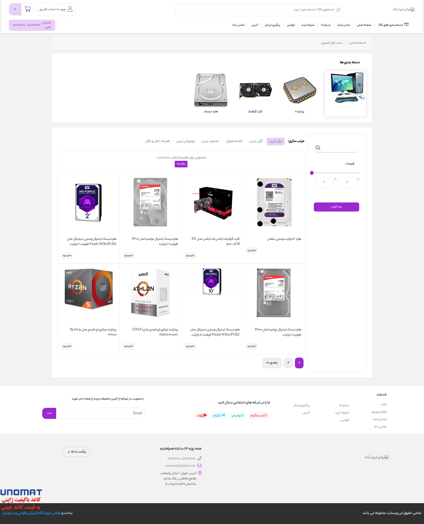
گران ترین (256, 141)
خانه (384, 404)
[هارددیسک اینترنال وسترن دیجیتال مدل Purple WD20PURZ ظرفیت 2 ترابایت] (89, 206)
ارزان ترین (275, 141)
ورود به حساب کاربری (52, 9)
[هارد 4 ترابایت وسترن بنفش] (273, 206)
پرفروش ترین (185, 141)
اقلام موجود (379, 412)
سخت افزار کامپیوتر (332, 43)
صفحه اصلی (364, 25)
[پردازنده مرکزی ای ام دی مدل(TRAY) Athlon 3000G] (150, 296)
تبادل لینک (343, 25)
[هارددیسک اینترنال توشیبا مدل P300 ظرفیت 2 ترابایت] (150, 206)
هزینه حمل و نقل (157, 141)
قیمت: (349, 164)
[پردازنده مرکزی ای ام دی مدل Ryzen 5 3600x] (89, 296)
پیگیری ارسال (272, 25)
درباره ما (326, 25)
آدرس (254, 25)
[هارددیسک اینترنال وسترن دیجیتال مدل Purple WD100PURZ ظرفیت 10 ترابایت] (212, 296)
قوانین (291, 25)
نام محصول (234, 141)
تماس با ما (239, 25)
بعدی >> (272, 363)
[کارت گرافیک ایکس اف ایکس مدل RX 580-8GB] (212, 206)
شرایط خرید (308, 25)
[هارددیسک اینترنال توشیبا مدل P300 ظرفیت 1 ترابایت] (273, 296)
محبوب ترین (210, 141)
